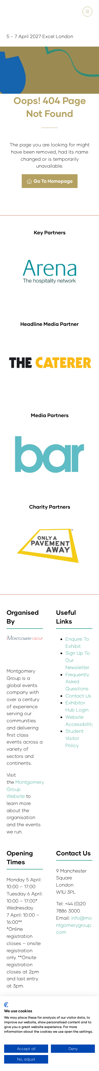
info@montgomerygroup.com (74, 925)
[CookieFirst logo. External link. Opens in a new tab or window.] (6, 1004)
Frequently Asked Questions (77, 681)
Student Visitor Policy (74, 738)
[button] (87, 12)
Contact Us (78, 696)
